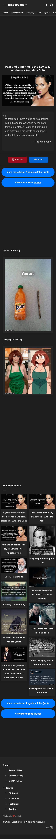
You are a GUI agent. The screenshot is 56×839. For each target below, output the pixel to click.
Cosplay (30, 13)
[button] (46, 4)
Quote (47, 13)
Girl (39, 13)
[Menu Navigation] (4, 4)
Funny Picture (17, 13)
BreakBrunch (18, 822)
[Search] (51, 4)
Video (5, 13)
